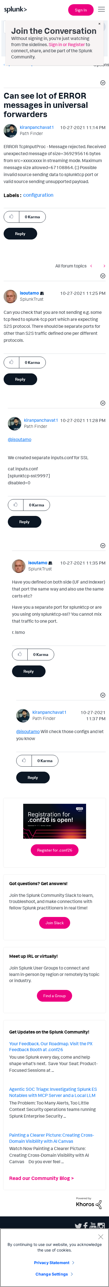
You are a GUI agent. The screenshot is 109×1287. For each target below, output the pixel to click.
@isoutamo (19, 439)
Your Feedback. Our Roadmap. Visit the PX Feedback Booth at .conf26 (51, 1047)
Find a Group (54, 995)
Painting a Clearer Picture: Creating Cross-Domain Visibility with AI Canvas (51, 1138)
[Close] (100, 1236)
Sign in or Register (67, 44)
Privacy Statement (51, 1262)
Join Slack (55, 922)
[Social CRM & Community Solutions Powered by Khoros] (88, 1202)
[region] (54, 1257)
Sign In (81, 10)
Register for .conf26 (54, 850)
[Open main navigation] (101, 9)
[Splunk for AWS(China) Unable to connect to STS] (92, 266)
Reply (20, 233)
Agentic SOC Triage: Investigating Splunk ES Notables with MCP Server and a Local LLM (53, 1092)
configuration (38, 194)
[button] (102, 83)
